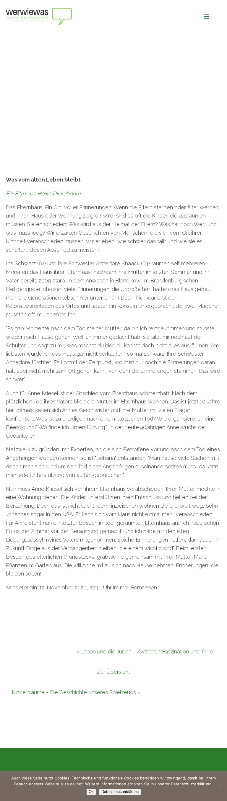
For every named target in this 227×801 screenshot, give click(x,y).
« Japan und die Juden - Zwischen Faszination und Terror (146, 651)
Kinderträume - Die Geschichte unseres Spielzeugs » (76, 692)
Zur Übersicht (113, 672)
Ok (91, 791)
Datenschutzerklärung (120, 791)
